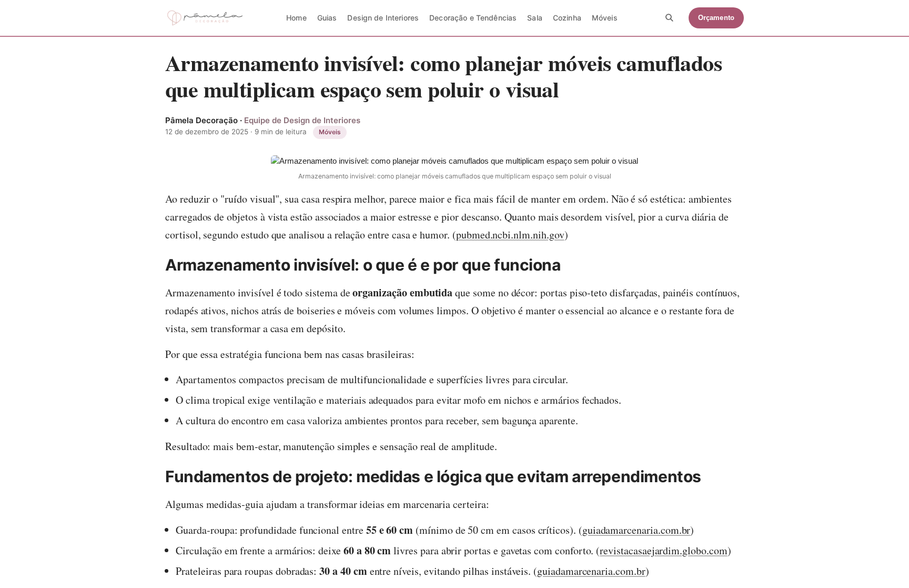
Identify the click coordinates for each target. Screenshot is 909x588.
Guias (327, 17)
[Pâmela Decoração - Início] (205, 17)
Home (296, 17)
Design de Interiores (383, 17)
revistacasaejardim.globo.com (663, 550)
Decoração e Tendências (473, 17)
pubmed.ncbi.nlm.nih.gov (510, 234)
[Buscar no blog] (669, 17)
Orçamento (716, 18)
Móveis (605, 17)
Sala (534, 17)
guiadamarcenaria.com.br (636, 530)
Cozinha (567, 17)
